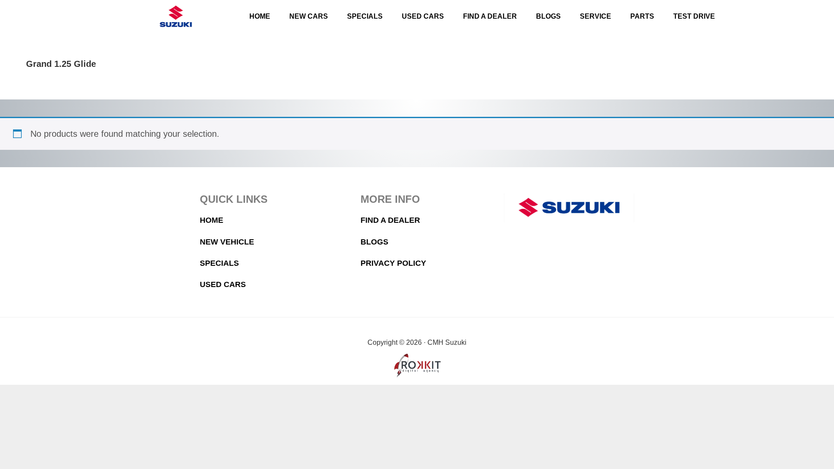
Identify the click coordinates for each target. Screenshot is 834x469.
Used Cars (223, 284)
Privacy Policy (393, 263)
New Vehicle (227, 242)
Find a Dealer (390, 220)
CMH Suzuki (175, 16)
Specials (219, 263)
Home (211, 220)
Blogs (374, 242)
